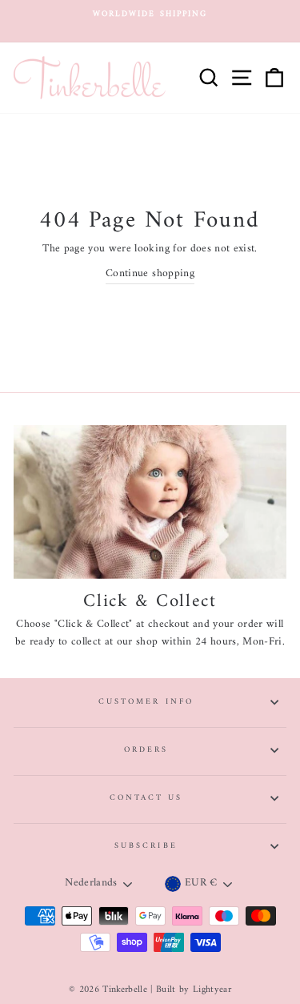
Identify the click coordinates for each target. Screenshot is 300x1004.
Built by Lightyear (193, 990)
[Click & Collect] (150, 502)
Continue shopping (150, 274)
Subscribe (146, 846)
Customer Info (146, 702)
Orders (146, 750)
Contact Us (146, 798)
